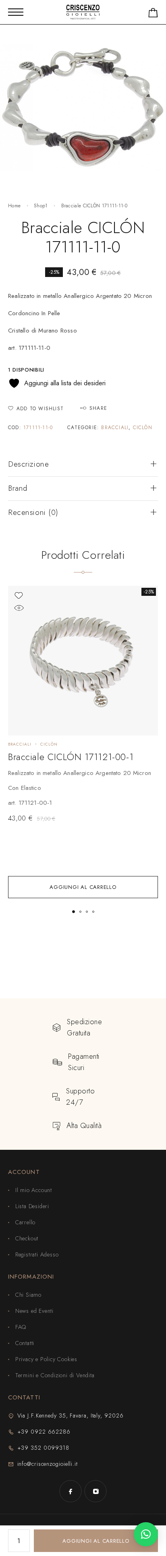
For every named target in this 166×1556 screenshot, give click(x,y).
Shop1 (41, 205)
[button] (83, 887)
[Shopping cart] (153, 14)
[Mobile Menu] (15, 12)
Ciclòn (142, 427)
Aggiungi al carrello (95, 1541)
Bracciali (115, 427)
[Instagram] (95, 1491)
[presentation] (83, 788)
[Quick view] (18, 608)
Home (14, 205)
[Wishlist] (18, 595)
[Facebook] (70, 1491)
